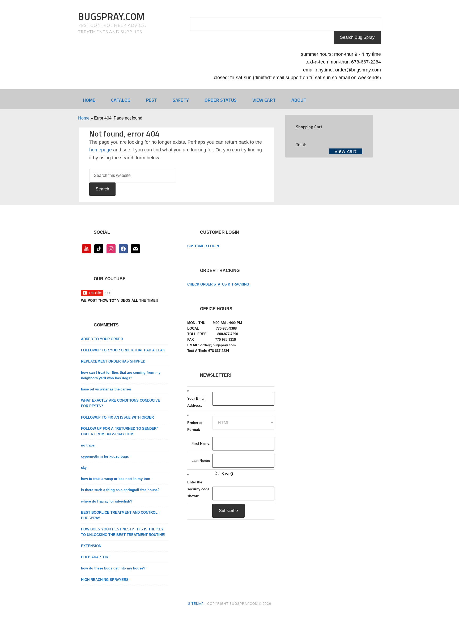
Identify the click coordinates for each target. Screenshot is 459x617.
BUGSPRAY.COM (111, 16)
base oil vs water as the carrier (106, 389)
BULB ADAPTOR (94, 557)
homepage (100, 149)
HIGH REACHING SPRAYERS (105, 580)
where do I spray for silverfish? (106, 501)
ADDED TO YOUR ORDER (102, 339)
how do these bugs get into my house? (113, 568)
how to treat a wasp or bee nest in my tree (115, 479)
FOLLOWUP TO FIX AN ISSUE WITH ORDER (117, 417)
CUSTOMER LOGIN (203, 246)
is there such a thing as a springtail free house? (120, 490)
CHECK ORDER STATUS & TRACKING (218, 284)
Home (84, 118)
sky (84, 468)
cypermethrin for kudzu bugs (105, 456)
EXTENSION (91, 546)
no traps (88, 445)
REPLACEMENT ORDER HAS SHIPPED (113, 361)
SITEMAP (196, 604)
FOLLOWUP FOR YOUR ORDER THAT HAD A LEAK (123, 350)
